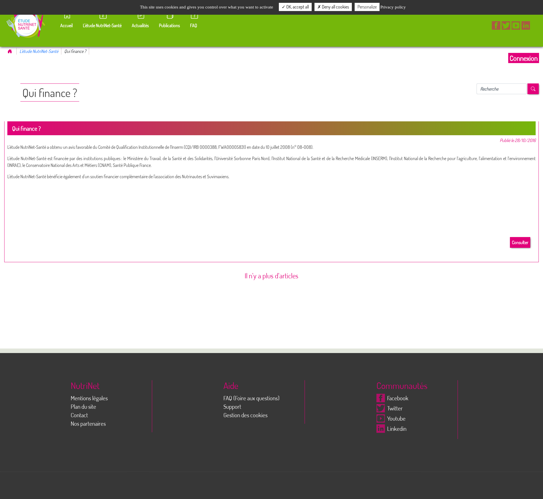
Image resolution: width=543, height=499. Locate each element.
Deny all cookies (335, 7)
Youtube (396, 418)
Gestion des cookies (245, 415)
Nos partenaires (88, 423)
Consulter (520, 242)
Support (232, 406)
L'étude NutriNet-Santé (39, 51)
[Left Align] (533, 88)
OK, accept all (297, 7)
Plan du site (83, 406)
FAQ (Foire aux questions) (251, 398)
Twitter (395, 408)
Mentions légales (89, 398)
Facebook (397, 398)
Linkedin (396, 428)
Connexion (524, 58)
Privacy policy (393, 7)
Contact (79, 415)
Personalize (367, 7)
